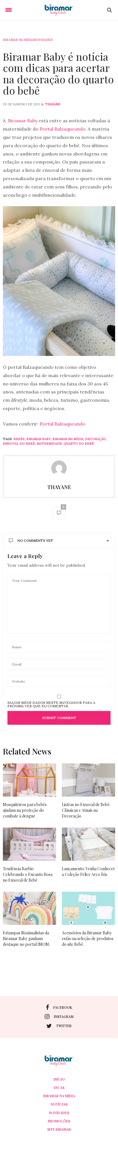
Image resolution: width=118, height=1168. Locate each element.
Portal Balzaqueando (62, 129)
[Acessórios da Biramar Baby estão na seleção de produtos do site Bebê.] (88, 908)
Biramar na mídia (18, 40)
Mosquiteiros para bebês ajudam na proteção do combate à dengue (25, 810)
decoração (95, 439)
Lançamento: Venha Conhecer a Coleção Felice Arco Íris (88, 871)
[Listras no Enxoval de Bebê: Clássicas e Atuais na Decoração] (88, 780)
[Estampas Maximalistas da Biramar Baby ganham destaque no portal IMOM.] (29, 908)
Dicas (59, 1087)
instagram (64, 1016)
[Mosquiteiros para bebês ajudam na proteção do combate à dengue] (29, 780)
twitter (64, 1025)
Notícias (59, 1104)
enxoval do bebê (19, 444)
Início (59, 1079)
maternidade (49, 444)
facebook (62, 1007)
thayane (52, 104)
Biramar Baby (23, 120)
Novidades (43, 40)
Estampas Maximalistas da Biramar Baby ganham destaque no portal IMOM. (26, 938)
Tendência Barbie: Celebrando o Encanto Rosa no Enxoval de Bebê (27, 874)
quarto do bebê (79, 444)
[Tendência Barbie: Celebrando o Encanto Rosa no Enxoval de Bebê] (29, 844)
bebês (19, 439)
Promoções (59, 1121)
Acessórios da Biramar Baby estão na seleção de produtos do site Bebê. (87, 938)
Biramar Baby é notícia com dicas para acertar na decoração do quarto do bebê (58, 73)
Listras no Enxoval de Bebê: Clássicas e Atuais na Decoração (86, 810)
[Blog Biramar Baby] (59, 10)
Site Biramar (59, 1129)
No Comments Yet (35, 540)
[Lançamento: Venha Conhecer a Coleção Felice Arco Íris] (88, 844)
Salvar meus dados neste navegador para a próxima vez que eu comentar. (51, 704)
